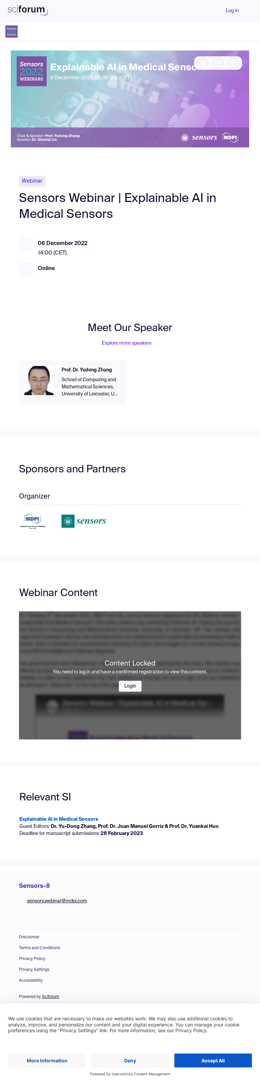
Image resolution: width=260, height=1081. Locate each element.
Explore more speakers (126, 343)
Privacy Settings (34, 970)
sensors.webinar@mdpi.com (57, 901)
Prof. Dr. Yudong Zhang (87, 370)
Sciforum (50, 997)
